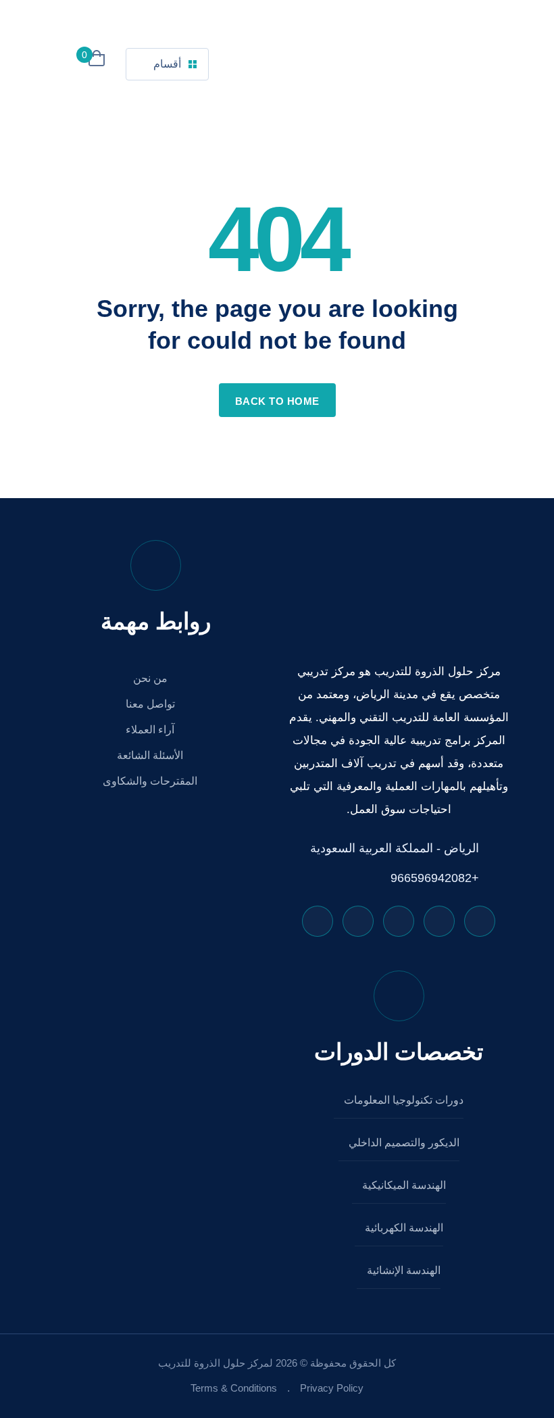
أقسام (167, 64)
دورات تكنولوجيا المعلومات (402, 1100)
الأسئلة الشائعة (151, 755)
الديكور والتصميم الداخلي (402, 1142)
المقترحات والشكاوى (151, 781)
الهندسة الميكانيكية (402, 1185)
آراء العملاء (151, 729)
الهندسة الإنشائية (402, 1270)
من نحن (151, 678)
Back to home (277, 401)
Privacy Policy (331, 1388)
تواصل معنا (152, 704)
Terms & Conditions (234, 1388)
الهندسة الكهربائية (402, 1227)
